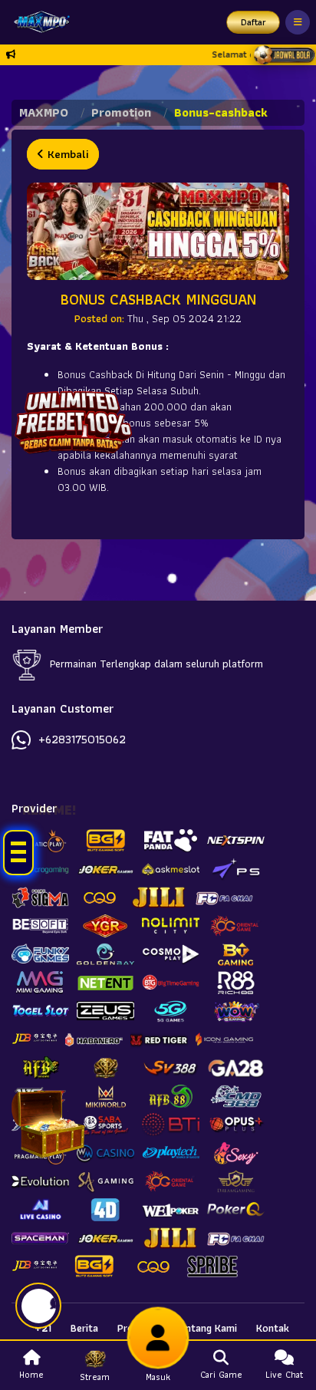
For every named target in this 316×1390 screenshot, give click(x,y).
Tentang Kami (205, 1327)
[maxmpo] (38, 22)
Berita (84, 1327)
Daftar (253, 22)
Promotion (121, 112)
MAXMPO (43, 112)
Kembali (66, 154)
